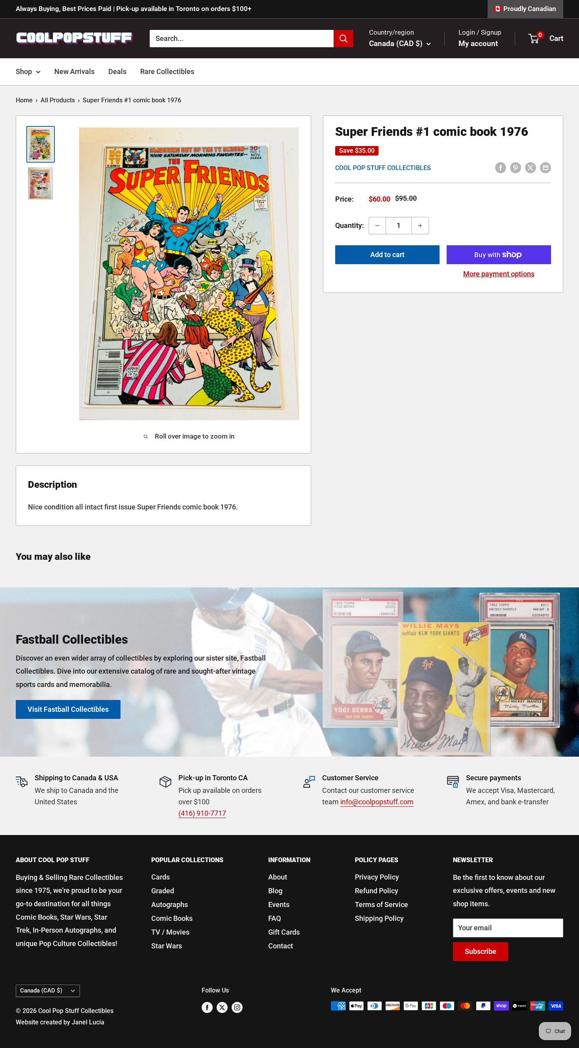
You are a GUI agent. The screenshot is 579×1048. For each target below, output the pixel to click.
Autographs (169, 904)
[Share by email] (545, 167)
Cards (160, 877)
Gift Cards (284, 932)
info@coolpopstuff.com (377, 802)
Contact (280, 946)
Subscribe (480, 951)
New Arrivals (74, 71)
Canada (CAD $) (41, 990)
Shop (24, 71)
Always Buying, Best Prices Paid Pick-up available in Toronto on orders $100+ (133, 9)
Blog (275, 891)
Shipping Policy (379, 918)
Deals (117, 71)
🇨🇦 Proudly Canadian (525, 9)
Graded (162, 891)
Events (279, 904)
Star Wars (166, 946)
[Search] (343, 38)
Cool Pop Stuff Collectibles (383, 168)
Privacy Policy (377, 877)
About (277, 877)
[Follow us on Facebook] (207, 1007)
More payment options (498, 274)
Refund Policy (376, 891)
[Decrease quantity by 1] (377, 225)
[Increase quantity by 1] (420, 225)
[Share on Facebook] (500, 167)
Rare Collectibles (167, 71)
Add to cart (387, 254)
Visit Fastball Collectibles (68, 709)
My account (478, 43)
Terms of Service (381, 904)
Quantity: (349, 225)
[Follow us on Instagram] (237, 1007)
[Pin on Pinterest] (515, 167)
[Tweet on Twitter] (530, 167)
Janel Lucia (88, 1022)
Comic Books (172, 918)
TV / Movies (170, 932)
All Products (58, 100)
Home (24, 100)
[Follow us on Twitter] (222, 1007)
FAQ (274, 918)
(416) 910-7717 (202, 813)
